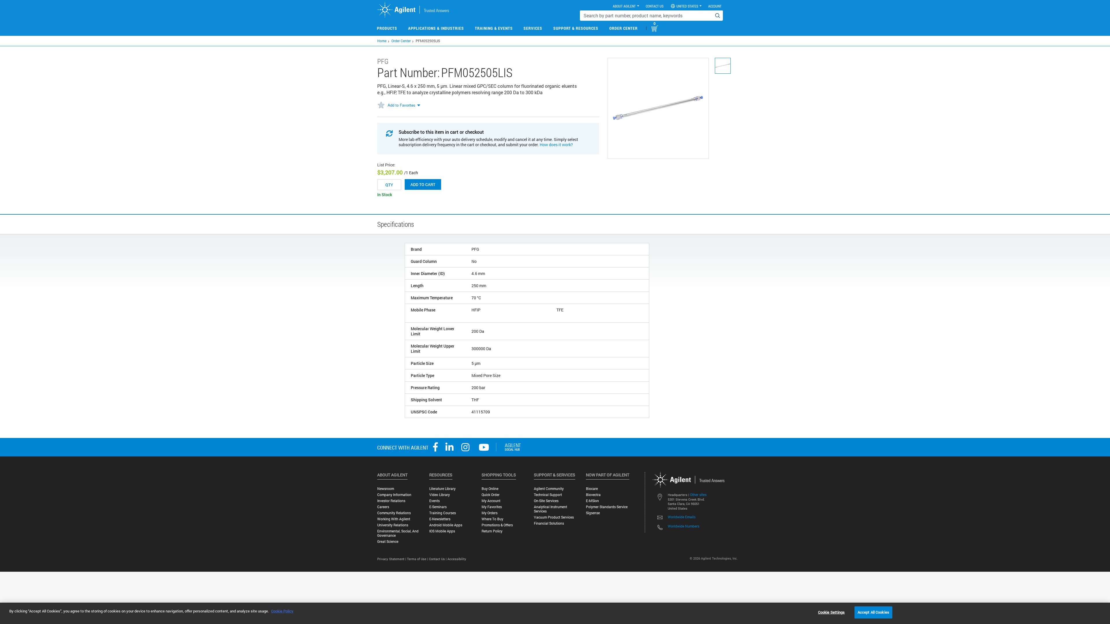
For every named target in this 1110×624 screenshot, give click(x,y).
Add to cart (422, 184)
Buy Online (490, 488)
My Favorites (492, 507)
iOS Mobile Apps (442, 531)
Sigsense (593, 513)
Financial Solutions (549, 523)
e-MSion (592, 501)
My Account (491, 501)
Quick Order (491, 495)
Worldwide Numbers (683, 526)
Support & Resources (575, 28)
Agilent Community (549, 488)
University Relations (392, 525)
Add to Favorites (401, 105)
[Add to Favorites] (381, 105)
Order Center (623, 28)
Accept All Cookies (873, 612)
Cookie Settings (831, 612)
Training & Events (494, 28)
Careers (383, 507)
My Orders (489, 513)
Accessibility (456, 559)
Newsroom (385, 488)
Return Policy (492, 531)
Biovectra (593, 495)
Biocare (592, 488)
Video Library (439, 495)
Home (381, 40)
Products (387, 28)
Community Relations (394, 513)
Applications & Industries (436, 28)
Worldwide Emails (681, 517)
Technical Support (548, 495)
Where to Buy (492, 519)
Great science (387, 541)
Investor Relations (391, 501)
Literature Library (442, 488)
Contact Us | (438, 559)
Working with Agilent (393, 519)
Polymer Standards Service (607, 507)
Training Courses (442, 513)
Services (532, 28)
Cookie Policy (282, 611)
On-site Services (546, 501)
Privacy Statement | (392, 559)
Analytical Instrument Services (550, 509)
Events (434, 501)
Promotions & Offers (497, 525)
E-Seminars (438, 507)
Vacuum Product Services (554, 517)
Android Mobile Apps (445, 525)
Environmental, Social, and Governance (398, 533)
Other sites (698, 494)
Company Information (394, 495)
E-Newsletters (439, 519)
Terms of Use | (418, 559)
